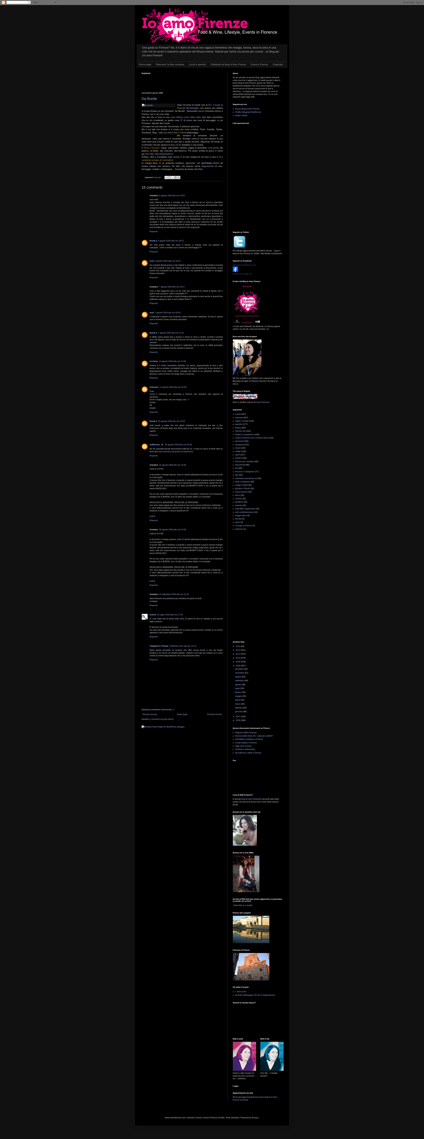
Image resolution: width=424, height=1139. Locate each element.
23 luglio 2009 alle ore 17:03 (170, 615)
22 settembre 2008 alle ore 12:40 (174, 594)
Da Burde (149, 99)
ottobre (238, 677)
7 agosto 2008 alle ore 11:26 (171, 333)
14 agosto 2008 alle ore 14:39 (172, 361)
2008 (238, 666)
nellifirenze (155, 444)
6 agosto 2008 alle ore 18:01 (171, 241)
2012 (238, 650)
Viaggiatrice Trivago (159, 646)
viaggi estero (241, 515)
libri (236, 475)
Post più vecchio (214, 714)
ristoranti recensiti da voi (246, 478)
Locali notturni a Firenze (246, 743)
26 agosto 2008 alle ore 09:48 (178, 444)
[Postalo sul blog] (169, 177)
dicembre (239, 669)
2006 (238, 720)
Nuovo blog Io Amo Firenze (247, 109)
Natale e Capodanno (244, 434)
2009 (238, 662)
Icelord (153, 615)
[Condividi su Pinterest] (178, 177)
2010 (238, 658)
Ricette (238, 519)
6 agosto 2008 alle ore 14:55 (172, 195)
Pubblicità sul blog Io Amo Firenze (228, 64)
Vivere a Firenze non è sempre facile (251, 438)
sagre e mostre (242, 421)
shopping (239, 444)
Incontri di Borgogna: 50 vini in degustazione (255, 995)
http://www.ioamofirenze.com (244, 265)
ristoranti (157, 177)
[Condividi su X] (172, 177)
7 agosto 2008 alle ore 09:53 (168, 312)
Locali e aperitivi (197, 64)
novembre (240, 673)
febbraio (239, 708)
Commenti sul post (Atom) (162, 719)
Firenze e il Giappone (245, 471)
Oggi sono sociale (243, 746)
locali (237, 448)
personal (239, 441)
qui (267, 329)
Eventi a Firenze (259, 64)
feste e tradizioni (242, 482)
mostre (238, 458)
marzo (238, 704)
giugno (238, 692)
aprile (238, 700)
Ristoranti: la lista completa (170, 64)
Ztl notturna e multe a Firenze (248, 753)
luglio (237, 688)
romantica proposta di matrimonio (177, 451)
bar (236, 468)
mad (152, 261)
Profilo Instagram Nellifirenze (248, 112)
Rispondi (154, 231)
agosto (238, 684)
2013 (238, 646)
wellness (239, 529)
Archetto (154, 361)
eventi (238, 414)
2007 (238, 716)
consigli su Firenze (243, 525)
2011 (238, 654)
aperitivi (238, 424)
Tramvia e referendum (245, 749)
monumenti (240, 465)
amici (237, 522)
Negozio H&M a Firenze (246, 732)
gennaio (239, 711)
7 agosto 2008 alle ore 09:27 (172, 287)
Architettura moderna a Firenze (249, 739)
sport (237, 455)
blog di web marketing (251, 799)
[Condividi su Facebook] (175, 177)
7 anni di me (240, 991)
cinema (238, 498)
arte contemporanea (244, 512)
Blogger (255, 1117)
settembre (239, 680)
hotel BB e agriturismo (245, 509)
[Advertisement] (180, 81)
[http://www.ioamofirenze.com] (235, 271)
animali (238, 505)
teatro (237, 428)
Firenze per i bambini (244, 461)
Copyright (278, 64)
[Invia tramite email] (166, 177)
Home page (145, 64)
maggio (238, 696)
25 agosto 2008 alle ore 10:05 (171, 421)
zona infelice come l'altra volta (185, 117)
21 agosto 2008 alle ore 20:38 (172, 387)
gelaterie (239, 502)
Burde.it (153, 241)
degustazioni (208, 166)
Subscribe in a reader (243, 905)
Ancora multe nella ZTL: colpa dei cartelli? (254, 736)
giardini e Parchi (242, 488)
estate (238, 451)
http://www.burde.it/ (164, 154)
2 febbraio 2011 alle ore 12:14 (182, 646)
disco (237, 495)
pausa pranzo (241, 492)
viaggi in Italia (241, 485)
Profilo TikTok (241, 115)
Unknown (154, 387)
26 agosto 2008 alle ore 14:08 (172, 465)
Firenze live (240, 431)
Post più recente (149, 714)
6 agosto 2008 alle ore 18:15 (168, 261)
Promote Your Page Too (242, 274)
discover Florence (261, 402)
